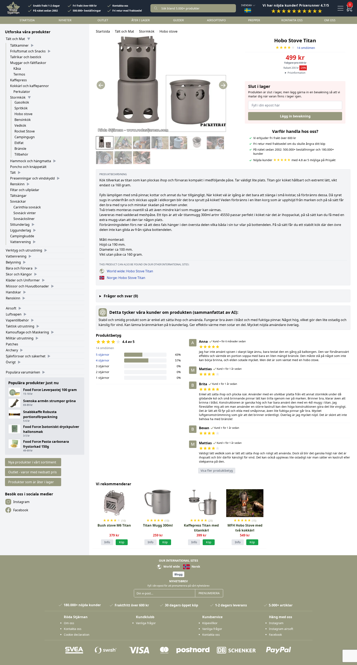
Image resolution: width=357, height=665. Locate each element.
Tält (13, 172)
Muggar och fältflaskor (28, 62)
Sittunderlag (20, 224)
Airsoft (11, 308)
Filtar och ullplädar (24, 190)
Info (107, 542)
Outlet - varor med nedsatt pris (32, 472)
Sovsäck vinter (24, 213)
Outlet (103, 20)
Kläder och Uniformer (23, 280)
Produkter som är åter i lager (31, 482)
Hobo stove (23, 114)
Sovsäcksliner (24, 218)
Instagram (21, 502)
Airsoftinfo (216, 20)
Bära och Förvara (19, 268)
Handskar (13, 292)
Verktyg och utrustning (24, 250)
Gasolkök (21, 102)
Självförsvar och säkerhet (25, 356)
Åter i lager (140, 20)
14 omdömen (295, 48)
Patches (12, 344)
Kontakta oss (120, 5)
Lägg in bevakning (295, 116)
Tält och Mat (15, 39)
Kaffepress (18, 80)
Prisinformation (296, 72)
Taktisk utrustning (20, 326)
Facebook (20, 510)
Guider (178, 20)
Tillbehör (21, 154)
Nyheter (65, 20)
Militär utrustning (19, 338)
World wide (171, 566)
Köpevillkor (210, 623)
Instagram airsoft (281, 629)
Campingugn (24, 137)
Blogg (178, 574)
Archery (12, 350)
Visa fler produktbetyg (217, 470)
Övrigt (11, 362)
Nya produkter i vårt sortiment (32, 462)
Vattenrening (20, 242)
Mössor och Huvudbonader (27, 286)
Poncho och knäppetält (28, 166)
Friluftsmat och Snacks (28, 51)
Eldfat (19, 143)
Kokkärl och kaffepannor (29, 86)
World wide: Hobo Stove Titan (130, 271)
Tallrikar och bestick (25, 57)
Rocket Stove (24, 131)
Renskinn (17, 184)
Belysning (13, 262)
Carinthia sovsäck (27, 207)
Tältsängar (18, 195)
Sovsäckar (18, 201)
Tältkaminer (19, 45)
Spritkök (21, 108)
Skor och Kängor (19, 274)
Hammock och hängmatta (30, 161)
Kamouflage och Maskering (27, 332)
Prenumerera (209, 593)
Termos (19, 74)
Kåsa (17, 68)
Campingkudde (22, 236)
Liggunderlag (20, 230)
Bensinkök (22, 119)
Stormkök (18, 97)
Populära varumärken (23, 372)
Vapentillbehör (17, 320)
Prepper (254, 20)
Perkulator (21, 91)
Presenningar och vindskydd (32, 178)
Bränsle (20, 148)
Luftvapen (13, 314)
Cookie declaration (76, 635)
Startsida (27, 20)
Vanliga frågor (146, 623)
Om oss (330, 20)
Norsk (195, 566)
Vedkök (20, 125)
